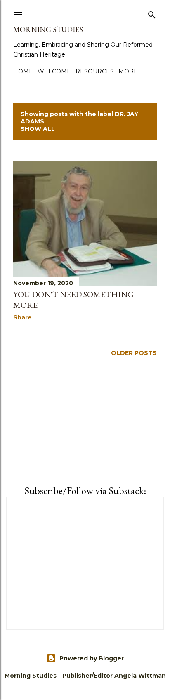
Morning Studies (48, 29)
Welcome (54, 71)
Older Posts (134, 353)
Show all (38, 128)
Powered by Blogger (91, 658)
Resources (95, 71)
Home (23, 71)
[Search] (152, 13)
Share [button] (22, 317)
